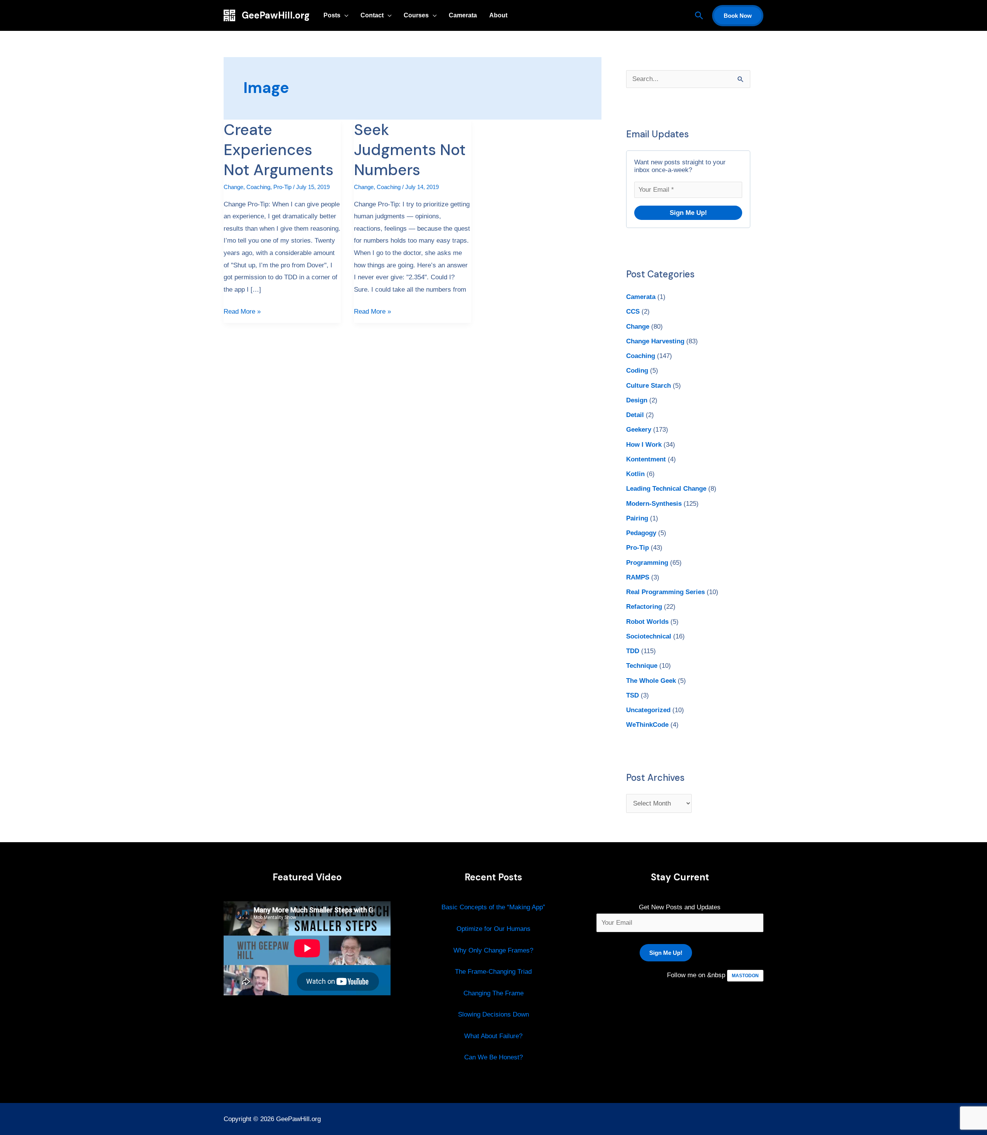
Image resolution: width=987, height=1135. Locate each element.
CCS (633, 311)
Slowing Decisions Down (493, 1014)
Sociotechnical (648, 636)
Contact (372, 15)
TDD (632, 651)
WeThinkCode (647, 724)
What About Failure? (493, 1036)
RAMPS (637, 577)
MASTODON (745, 975)
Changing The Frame (493, 993)
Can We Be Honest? (493, 1057)
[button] (699, 15)
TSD (632, 695)
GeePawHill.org (276, 15)
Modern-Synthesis (654, 503)
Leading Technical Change (666, 488)
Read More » (242, 310)
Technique (641, 665)
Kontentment (646, 459)
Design (636, 400)
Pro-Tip (282, 187)
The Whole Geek (651, 680)
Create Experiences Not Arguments (278, 150)
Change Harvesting (655, 341)
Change (233, 187)
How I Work (644, 444)
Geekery (638, 429)
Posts (331, 15)
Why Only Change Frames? (493, 950)
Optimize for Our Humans (493, 928)
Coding (637, 370)
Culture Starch (648, 385)
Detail (635, 415)
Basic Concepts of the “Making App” (493, 907)
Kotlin (635, 474)
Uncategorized (648, 710)
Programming (647, 562)
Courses (416, 15)
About (498, 15)
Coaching (258, 187)
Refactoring (644, 606)
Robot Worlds (647, 621)
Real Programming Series (665, 592)
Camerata (463, 15)
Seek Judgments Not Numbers (410, 150)
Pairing (637, 518)
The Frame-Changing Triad (493, 971)
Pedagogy (641, 533)
